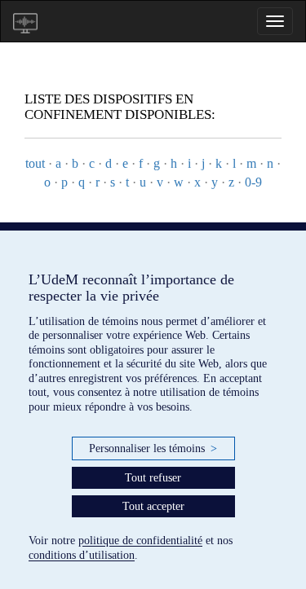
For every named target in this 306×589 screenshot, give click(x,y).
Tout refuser (153, 478)
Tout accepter (153, 506)
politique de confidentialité (140, 540)
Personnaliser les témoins (152, 448)
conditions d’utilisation (82, 555)
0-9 (253, 182)
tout (35, 163)
